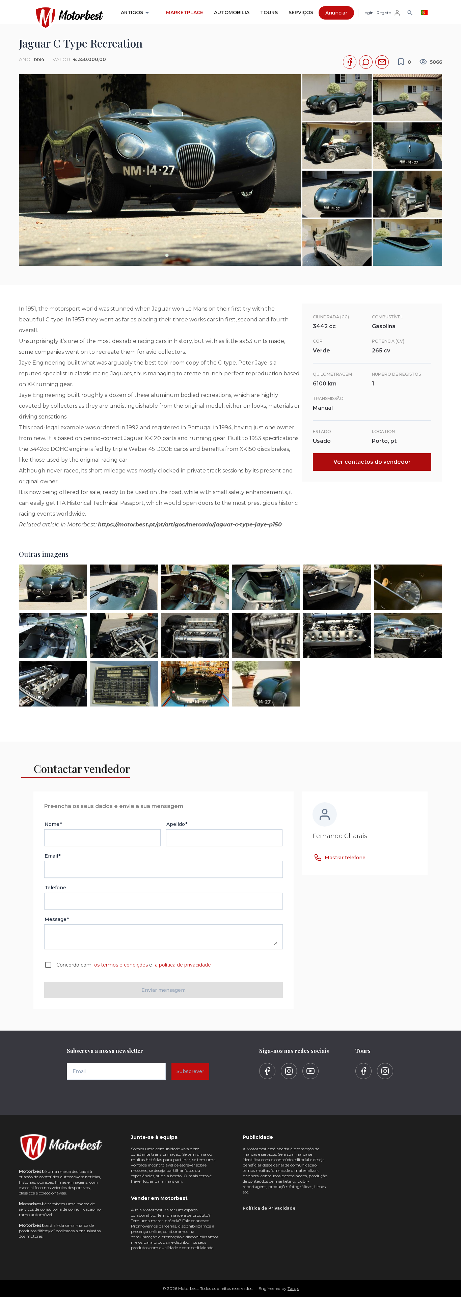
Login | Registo (376, 12)
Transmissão (328, 398)
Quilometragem (332, 374)
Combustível (387, 316)
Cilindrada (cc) (331, 316)
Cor (318, 341)
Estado (322, 431)
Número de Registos (396, 374)
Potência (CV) (388, 341)
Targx (293, 1288)
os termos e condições (121, 965)
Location (383, 431)
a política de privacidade (182, 965)
